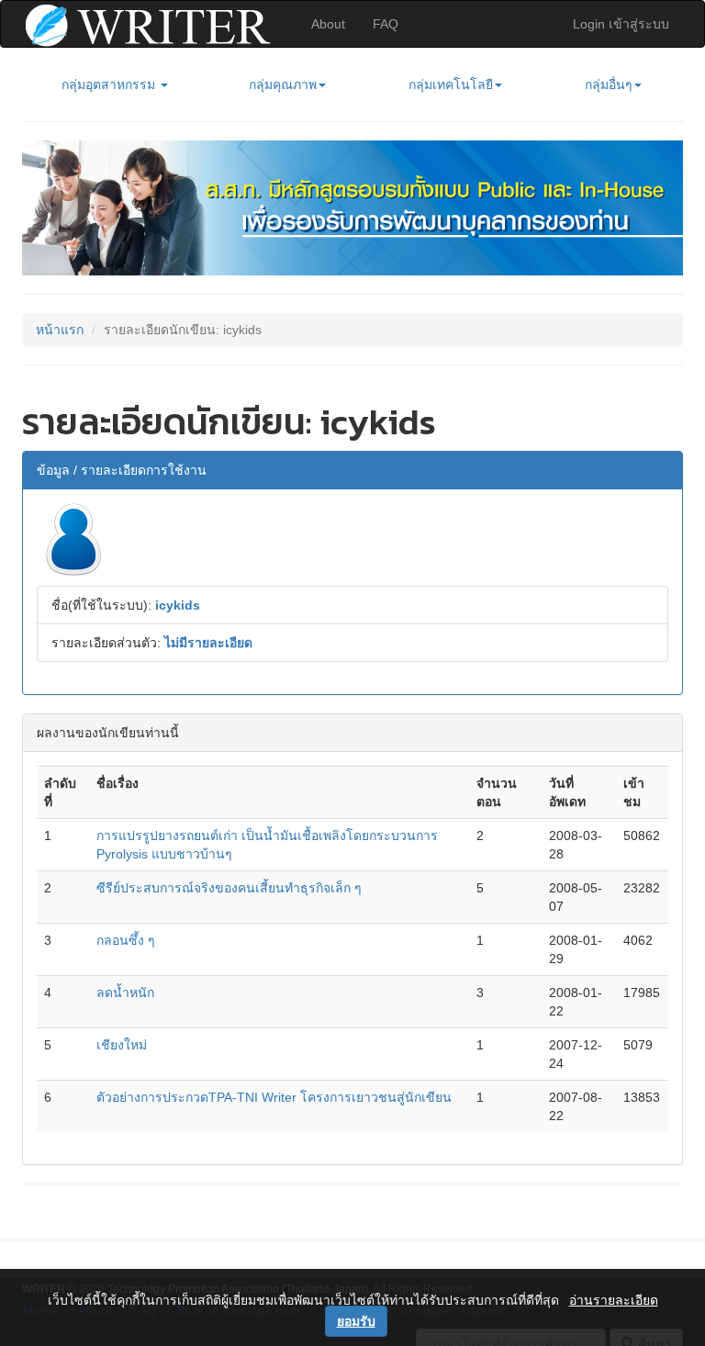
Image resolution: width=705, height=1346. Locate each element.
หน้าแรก (60, 329)
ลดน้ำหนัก (125, 992)
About (328, 24)
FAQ (385, 24)
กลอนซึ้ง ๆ (125, 940)
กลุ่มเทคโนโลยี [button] (450, 84)
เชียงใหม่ (121, 1045)
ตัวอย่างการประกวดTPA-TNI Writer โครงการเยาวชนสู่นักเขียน (274, 1097)
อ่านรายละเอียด (613, 1300)
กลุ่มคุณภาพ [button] (283, 84)
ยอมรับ (356, 1321)
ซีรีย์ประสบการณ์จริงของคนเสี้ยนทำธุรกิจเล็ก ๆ (229, 888)
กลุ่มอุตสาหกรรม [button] (110, 84)
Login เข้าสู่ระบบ (621, 24)
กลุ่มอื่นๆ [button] (608, 84)
